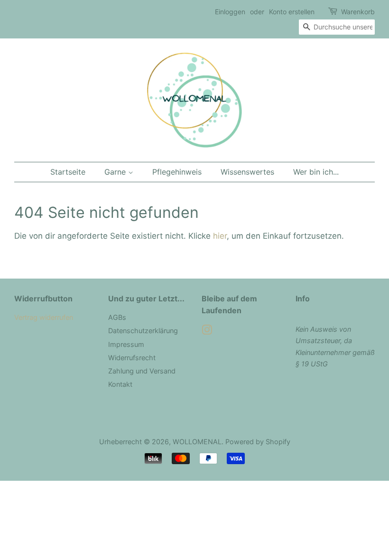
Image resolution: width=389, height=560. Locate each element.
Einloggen (230, 12)
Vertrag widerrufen (43, 317)
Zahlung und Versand (142, 371)
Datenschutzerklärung (143, 331)
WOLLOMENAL (197, 442)
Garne (116, 172)
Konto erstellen (292, 12)
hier (220, 236)
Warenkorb (358, 12)
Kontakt (120, 384)
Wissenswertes (247, 172)
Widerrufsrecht (132, 358)
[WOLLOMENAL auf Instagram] (207, 331)
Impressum (126, 344)
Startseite (67, 172)
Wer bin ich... (316, 172)
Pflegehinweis (177, 172)
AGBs (117, 317)
